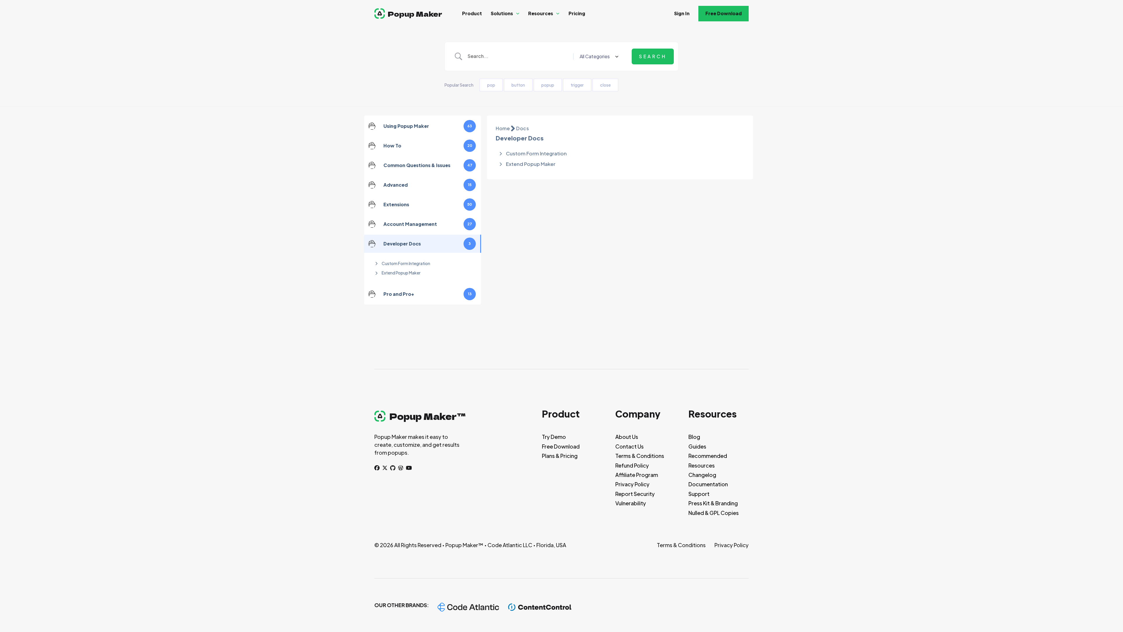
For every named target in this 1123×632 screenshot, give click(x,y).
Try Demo (554, 436)
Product (472, 13)
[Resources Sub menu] (558, 14)
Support (698, 493)
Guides (697, 446)
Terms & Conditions (639, 455)
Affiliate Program (636, 474)
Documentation (708, 484)
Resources (540, 13)
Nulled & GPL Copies (713, 512)
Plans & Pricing (560, 455)
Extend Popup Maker (401, 272)
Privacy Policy (632, 484)
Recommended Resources (707, 460)
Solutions (502, 13)
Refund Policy (632, 465)
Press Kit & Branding (713, 503)
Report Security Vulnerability (635, 498)
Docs (522, 128)
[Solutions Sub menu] (518, 14)
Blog (694, 436)
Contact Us (629, 446)
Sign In (682, 13)
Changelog (702, 474)
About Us (626, 436)
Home (503, 128)
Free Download (723, 13)
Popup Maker (415, 13)
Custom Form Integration (406, 263)
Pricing (577, 13)
